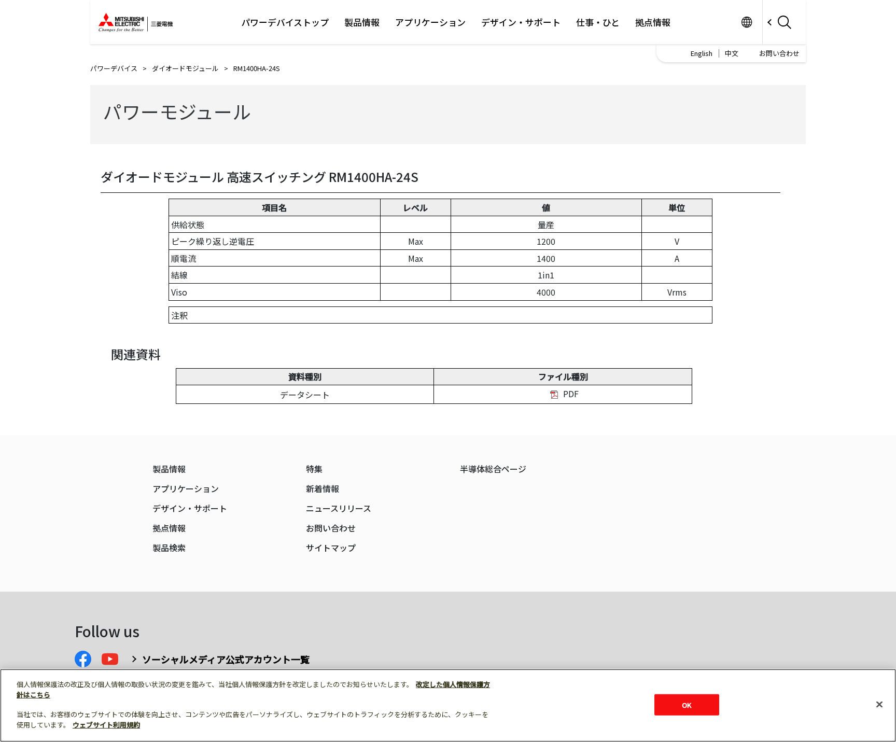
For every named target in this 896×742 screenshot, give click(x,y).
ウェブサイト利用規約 (106, 725)
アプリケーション (430, 22)
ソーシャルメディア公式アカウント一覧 (226, 659)
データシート (305, 394)
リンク (746, 22)
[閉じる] (879, 704)
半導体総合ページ (493, 469)
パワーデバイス (113, 68)
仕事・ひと (598, 22)
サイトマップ (331, 548)
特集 (314, 469)
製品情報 (362, 22)
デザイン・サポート (521, 22)
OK (686, 704)
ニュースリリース (338, 508)
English (701, 53)
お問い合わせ (779, 53)
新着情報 (322, 489)
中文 (731, 53)
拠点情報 (652, 22)
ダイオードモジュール (185, 68)
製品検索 (169, 548)
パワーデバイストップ (285, 22)
